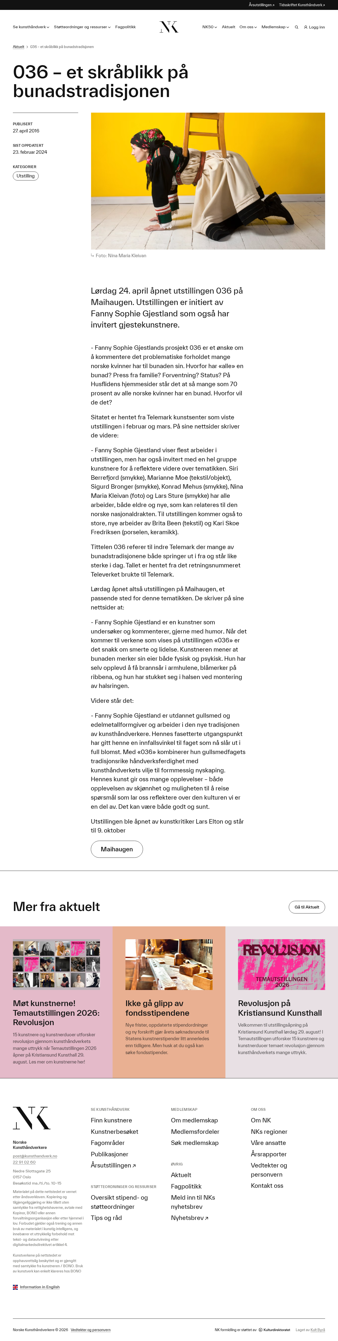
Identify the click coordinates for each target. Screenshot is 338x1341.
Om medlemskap (194, 1120)
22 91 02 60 (24, 1162)
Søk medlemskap (195, 1142)
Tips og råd (106, 1217)
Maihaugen (117, 849)
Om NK (261, 1120)
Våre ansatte (268, 1142)
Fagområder (108, 1142)
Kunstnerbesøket (114, 1131)
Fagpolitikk (125, 27)
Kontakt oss (267, 1185)
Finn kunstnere (111, 1120)
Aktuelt (228, 27)
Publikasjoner (109, 1154)
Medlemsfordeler (195, 1131)
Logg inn (317, 27)
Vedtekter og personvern (91, 1330)
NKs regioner (269, 1131)
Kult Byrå (318, 1330)
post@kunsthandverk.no (35, 1156)
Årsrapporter (269, 1154)
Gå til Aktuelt (307, 907)
